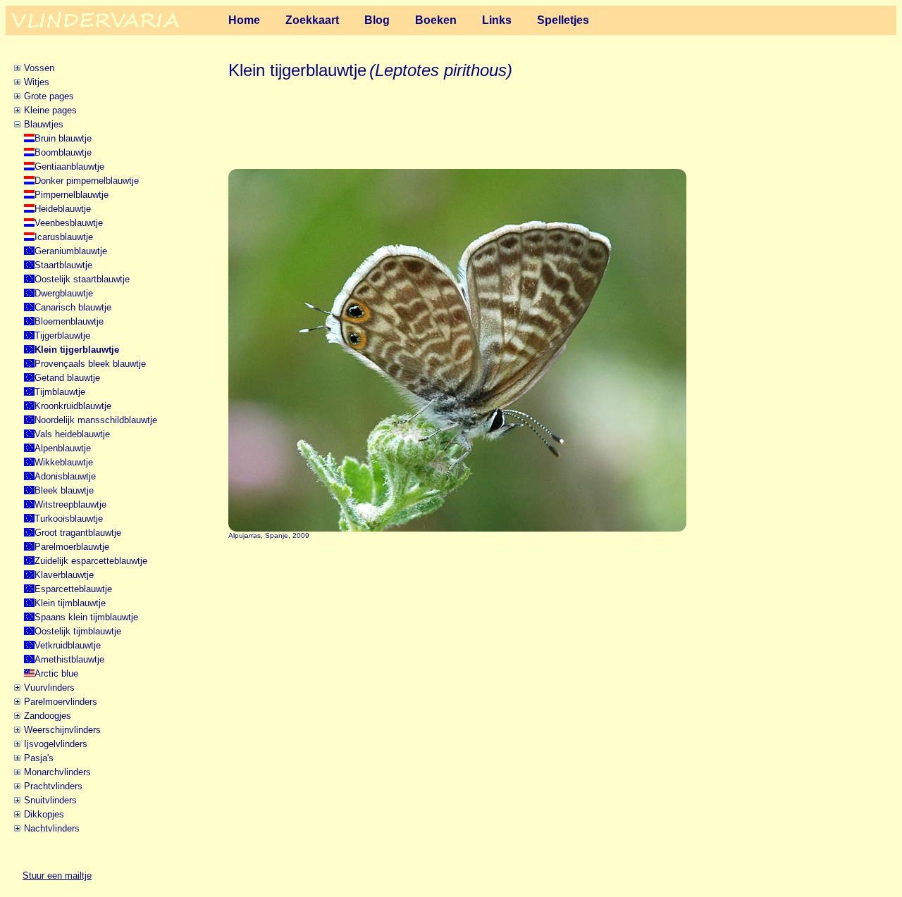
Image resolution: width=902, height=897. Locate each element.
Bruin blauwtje (63, 138)
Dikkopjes (44, 814)
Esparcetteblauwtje (73, 589)
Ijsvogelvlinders (55, 744)
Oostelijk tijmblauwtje (78, 631)
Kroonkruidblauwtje (73, 406)
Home (244, 20)
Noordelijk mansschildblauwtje (96, 420)
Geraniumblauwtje (71, 251)
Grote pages (49, 96)
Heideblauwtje (63, 208)
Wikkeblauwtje (64, 462)
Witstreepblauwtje (70, 504)
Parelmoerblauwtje (72, 546)
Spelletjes (563, 20)
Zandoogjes (47, 715)
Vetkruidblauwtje (68, 645)
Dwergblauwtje (64, 293)
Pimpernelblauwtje (72, 194)
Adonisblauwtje (65, 476)
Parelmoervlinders (60, 701)
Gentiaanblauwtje (69, 166)
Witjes (36, 82)
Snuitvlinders (50, 800)
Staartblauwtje (63, 265)
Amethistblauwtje (69, 659)
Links (497, 20)
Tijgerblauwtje (62, 335)
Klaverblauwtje (64, 575)
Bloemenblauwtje (69, 321)
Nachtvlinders (52, 828)
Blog (377, 20)
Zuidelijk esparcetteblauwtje (91, 561)
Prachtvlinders (53, 786)
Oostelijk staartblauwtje (82, 279)
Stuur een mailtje (57, 875)
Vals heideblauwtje (72, 434)
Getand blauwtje (67, 377)
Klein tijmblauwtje (70, 603)
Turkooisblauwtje (69, 518)
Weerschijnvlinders (62, 729)
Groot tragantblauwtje (78, 532)
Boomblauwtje (63, 152)
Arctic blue (56, 673)
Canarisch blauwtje (73, 307)
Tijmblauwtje (60, 392)
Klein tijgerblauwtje (77, 349)
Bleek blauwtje (64, 490)
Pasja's (39, 758)
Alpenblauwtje (63, 448)
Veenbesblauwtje (69, 223)
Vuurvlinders (49, 687)
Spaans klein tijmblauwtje (86, 617)
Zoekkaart (312, 20)
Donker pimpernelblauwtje (87, 180)
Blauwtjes (43, 124)
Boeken (436, 20)
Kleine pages (50, 110)
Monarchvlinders (57, 772)
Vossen (39, 68)
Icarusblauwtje (64, 237)
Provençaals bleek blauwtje (90, 363)
